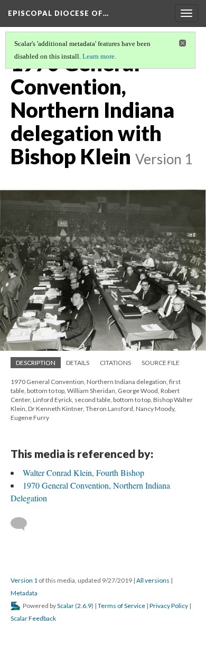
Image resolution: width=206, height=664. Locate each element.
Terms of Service (121, 606)
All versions (153, 580)
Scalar (65, 606)
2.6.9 (84, 606)
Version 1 (24, 580)
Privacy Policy (168, 606)
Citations (115, 363)
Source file (161, 363)
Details (77, 363)
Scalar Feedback (33, 618)
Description (35, 363)
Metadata (24, 593)
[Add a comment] (23, 524)
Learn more (98, 56)
